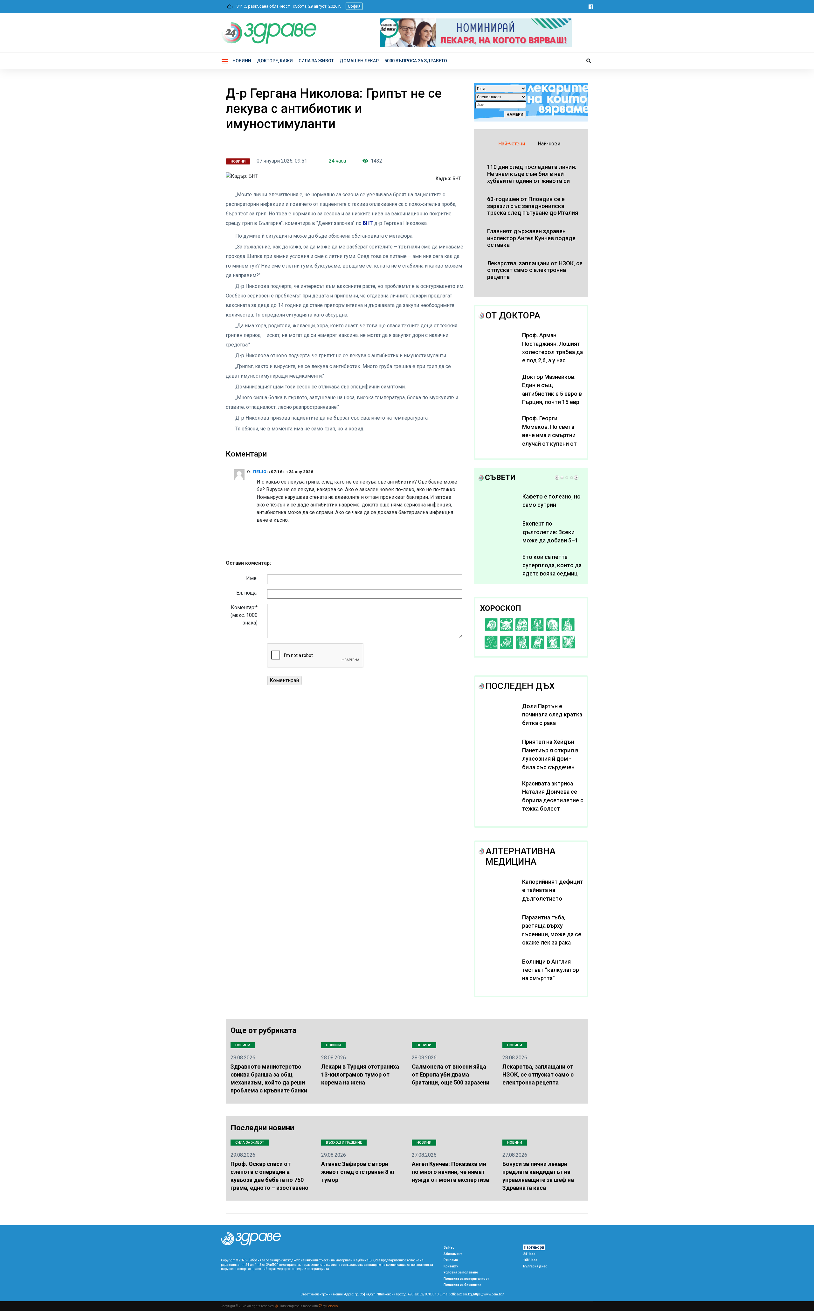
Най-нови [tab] (549, 144)
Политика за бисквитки (462, 1285)
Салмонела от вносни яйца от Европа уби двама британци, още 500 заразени (450, 1074)
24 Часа (529, 1254)
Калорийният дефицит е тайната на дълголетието (552, 890)
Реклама (451, 1260)
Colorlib (332, 1306)
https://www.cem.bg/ (488, 1294)
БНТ (368, 223)
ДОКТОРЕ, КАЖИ (275, 60)
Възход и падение (344, 1142)
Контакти (451, 1266)
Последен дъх (520, 686)
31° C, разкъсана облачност (262, 6)
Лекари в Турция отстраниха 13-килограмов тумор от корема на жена (360, 1074)
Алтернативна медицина (520, 856)
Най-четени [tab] (511, 144)
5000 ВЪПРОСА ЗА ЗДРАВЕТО (415, 60)
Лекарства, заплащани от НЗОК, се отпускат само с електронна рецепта (538, 1074)
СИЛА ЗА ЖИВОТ (316, 60)
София (354, 6)
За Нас (449, 1247)
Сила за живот (249, 1142)
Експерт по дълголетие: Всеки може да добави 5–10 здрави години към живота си (551, 540)
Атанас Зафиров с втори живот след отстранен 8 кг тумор (358, 1172)
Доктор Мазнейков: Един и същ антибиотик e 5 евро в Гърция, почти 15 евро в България (552, 394)
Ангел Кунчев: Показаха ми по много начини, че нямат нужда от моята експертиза (450, 1172)
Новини (241, 60)
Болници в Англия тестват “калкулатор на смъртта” (550, 970)
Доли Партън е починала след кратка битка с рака (552, 714)
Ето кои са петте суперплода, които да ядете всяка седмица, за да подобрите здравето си (552, 574)
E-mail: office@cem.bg (456, 1294)
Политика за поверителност (466, 1278)
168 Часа (530, 1260)
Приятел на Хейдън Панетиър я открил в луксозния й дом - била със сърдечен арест (550, 759)
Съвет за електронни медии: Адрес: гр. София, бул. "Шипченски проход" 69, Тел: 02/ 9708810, (369, 1294)
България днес (535, 1266)
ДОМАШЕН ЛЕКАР (359, 60)
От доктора (513, 315)
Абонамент (453, 1254)
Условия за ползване (461, 1272)
